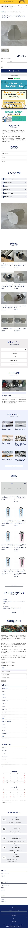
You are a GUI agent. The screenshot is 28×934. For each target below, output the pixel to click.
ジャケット (4, 691)
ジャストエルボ (5, 700)
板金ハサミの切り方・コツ (7, 459)
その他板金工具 (5, 733)
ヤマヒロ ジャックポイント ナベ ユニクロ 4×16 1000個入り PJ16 (7, 546)
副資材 (3, 715)
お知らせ (3, 876)
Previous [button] (2, 33)
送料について (6, 189)
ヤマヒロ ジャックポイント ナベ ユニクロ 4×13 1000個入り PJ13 (20, 522)
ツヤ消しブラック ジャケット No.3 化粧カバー (20, 498)
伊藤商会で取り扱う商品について (10, 179)
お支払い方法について (8, 182)
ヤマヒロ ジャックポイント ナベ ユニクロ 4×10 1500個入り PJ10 (7, 522)
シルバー (3, 753)
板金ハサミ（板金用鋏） (7, 721)
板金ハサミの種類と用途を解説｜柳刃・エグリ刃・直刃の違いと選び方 (20, 444)
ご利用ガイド (3, 899)
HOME (2, 11)
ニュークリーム (5, 762)
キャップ (4, 712)
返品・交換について (8, 193)
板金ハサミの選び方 (6, 443)
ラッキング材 (14, 353)
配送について (6, 186)
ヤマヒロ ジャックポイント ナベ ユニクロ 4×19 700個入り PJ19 (7, 571)
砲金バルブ (4, 709)
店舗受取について (7, 196)
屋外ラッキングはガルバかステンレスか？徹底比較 (20, 460)
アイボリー (14, 349)
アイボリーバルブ (14, 360)
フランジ (4, 703)
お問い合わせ (3, 901)
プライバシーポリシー (14, 912)
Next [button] (26, 33)
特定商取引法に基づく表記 (14, 910)
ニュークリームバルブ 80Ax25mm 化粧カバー (7, 307)
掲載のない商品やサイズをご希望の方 (12, 608)
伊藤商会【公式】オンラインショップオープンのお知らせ (14, 602)
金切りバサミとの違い (6, 429)
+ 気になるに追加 (14, 75)
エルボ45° (4, 697)
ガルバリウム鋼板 (5, 738)
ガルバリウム (4, 750)
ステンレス (4, 747)
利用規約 (14, 915)
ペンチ (3, 730)
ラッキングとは (14, 364)
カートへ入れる (14, 71)
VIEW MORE (14, 465)
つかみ (3, 724)
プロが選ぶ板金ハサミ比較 (20, 429)
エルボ (3, 694)
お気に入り (3, 890)
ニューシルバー (5, 756)
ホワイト (3, 766)
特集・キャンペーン (5, 873)
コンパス (4, 727)
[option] (14, 34)
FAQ (14, 918)
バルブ (14, 356)
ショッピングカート (5, 885)
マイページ (3, 887)
